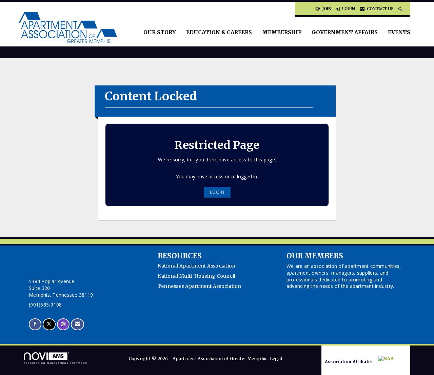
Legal (276, 358)
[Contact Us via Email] (77, 324)
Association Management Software (55, 363)
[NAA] (389, 362)
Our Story (159, 32)
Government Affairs (345, 32)
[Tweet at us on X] (49, 324)
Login (217, 192)
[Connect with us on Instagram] (63, 324)
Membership (281, 32)
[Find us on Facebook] (35, 324)
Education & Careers (219, 32)
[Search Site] (400, 8)
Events (399, 32)
